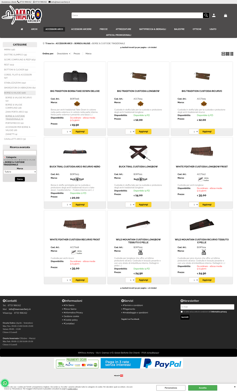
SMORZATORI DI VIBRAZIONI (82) (20, 88)
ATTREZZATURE (123, 29)
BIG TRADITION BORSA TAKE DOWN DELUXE (75, 91)
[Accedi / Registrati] (217, 15)
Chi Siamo (69, 305)
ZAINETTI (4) (11, 134)
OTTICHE (197, 29)
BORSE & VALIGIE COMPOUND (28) (13, 106)
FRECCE (104, 29)
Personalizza (171, 388)
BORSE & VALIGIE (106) (15, 93)
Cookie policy (72, 389)
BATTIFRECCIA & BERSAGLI (152, 29)
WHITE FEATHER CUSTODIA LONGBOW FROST (202, 166)
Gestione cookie (71, 316)
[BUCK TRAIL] (77, 181)
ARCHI (34, 29)
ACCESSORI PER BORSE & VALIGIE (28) (17, 128)
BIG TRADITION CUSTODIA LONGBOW (138, 91)
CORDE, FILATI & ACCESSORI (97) (18, 76)
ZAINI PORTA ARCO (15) (16, 112)
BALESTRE (179, 29)
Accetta (203, 388)
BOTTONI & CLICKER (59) (16, 69)
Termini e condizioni (133, 305)
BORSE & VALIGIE (28, 160)
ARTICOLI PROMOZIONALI (118, 35)
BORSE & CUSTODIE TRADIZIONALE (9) (15, 117)
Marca (20, 168)
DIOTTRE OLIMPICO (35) (15, 54)
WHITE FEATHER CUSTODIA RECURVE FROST (75, 239)
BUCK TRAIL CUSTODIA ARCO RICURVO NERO (75, 166)
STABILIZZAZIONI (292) (15, 83)
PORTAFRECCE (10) (14, 123)
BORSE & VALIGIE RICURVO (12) (18, 99)
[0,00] (229, 15)
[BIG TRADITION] (77, 105)
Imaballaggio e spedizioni (136, 312)
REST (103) (9, 64)
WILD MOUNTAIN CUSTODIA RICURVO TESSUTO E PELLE (202, 241)
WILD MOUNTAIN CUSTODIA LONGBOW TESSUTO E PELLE (138, 241)
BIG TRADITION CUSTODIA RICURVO (202, 91)
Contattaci (69, 323)
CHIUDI (235, 386)
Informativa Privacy (74, 312)
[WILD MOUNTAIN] (140, 254)
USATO (213, 29)
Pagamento (129, 309)
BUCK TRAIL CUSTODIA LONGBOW (138, 166)
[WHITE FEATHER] (204, 181)
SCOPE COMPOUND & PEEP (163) (20, 59)
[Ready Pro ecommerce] (118, 376)
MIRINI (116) (9, 49)
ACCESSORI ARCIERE (81, 29)
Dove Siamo (70, 309)
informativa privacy (219, 312)
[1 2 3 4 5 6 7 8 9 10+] (67, 132)
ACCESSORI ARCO (54, 29)
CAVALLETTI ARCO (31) (15, 139)
